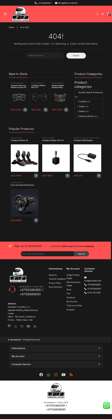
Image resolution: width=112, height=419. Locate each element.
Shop (69, 289)
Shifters (82, 111)
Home (11, 27)
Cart (68, 293)
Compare (71, 309)
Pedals (82, 106)
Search (96, 13)
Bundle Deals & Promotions (91, 92)
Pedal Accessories (81, 138)
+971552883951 (44, 3)
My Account (72, 301)
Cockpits (83, 101)
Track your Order (74, 305)
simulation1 (15, 339)
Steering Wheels (17, 83)
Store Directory (55, 287)
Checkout (71, 297)
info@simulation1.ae (67, 3)
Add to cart (25, 110)
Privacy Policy (55, 283)
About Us (53, 275)
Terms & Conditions (57, 279)
